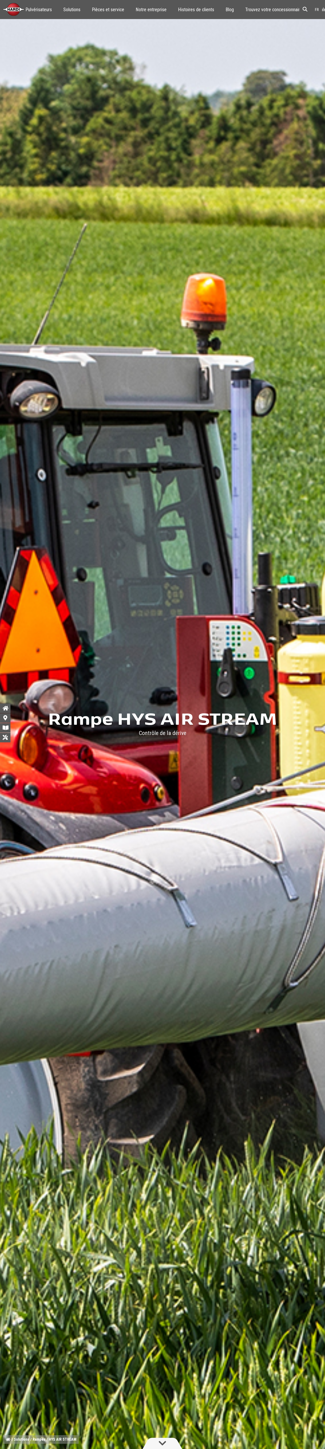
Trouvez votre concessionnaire (273, 9)
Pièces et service (108, 9)
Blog (230, 9)
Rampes (39, 1439)
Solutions (71, 9)
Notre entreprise (151, 9)
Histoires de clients (196, 9)
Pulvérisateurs (38, 9)
